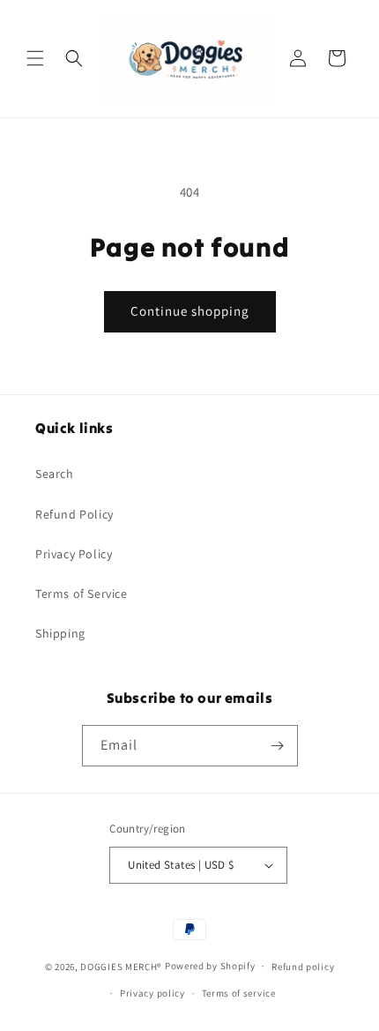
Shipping (60, 633)
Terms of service (239, 993)
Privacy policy (152, 993)
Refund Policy (74, 514)
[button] (35, 58)
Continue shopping (189, 311)
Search (54, 474)
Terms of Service (81, 593)
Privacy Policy (73, 554)
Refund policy (302, 966)
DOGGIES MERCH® (121, 966)
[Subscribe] (277, 745)
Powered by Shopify (210, 966)
